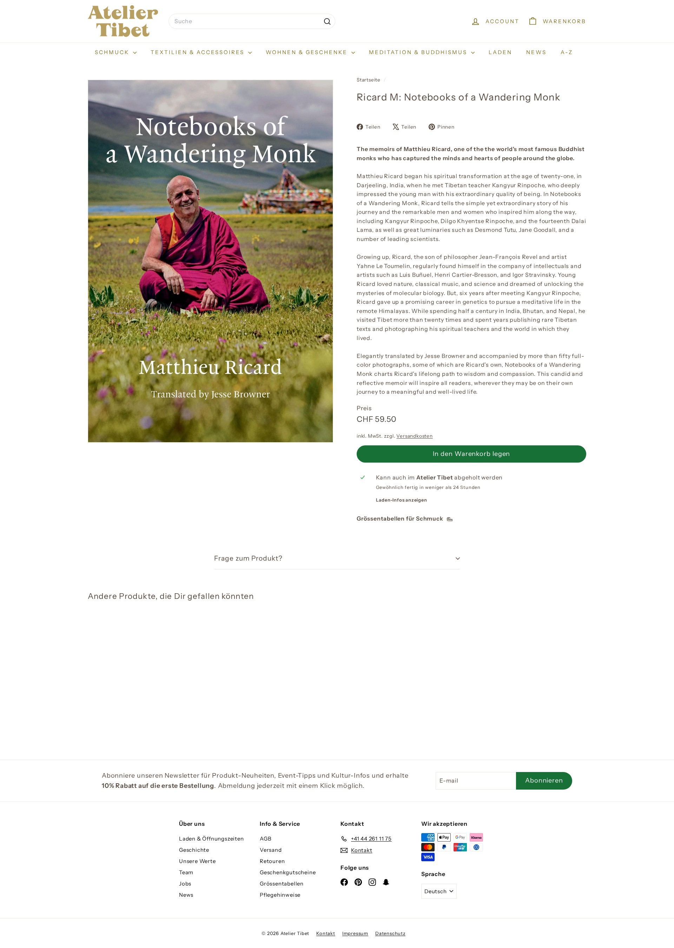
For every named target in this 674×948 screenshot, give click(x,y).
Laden (500, 52)
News (536, 52)
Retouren (272, 861)
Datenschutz (390, 933)
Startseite (369, 80)
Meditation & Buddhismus (419, 52)
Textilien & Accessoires (198, 52)
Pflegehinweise (280, 894)
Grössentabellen (282, 883)
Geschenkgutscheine (288, 872)
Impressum (355, 933)
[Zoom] (210, 261)
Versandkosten (414, 436)
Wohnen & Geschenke (308, 52)
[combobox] (251, 21)
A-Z (567, 52)
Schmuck (113, 52)
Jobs (185, 883)
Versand (271, 849)
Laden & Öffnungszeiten (211, 838)
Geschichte (194, 849)
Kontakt (325, 933)
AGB (265, 838)
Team (186, 872)
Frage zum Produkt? (248, 558)
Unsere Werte (197, 861)
